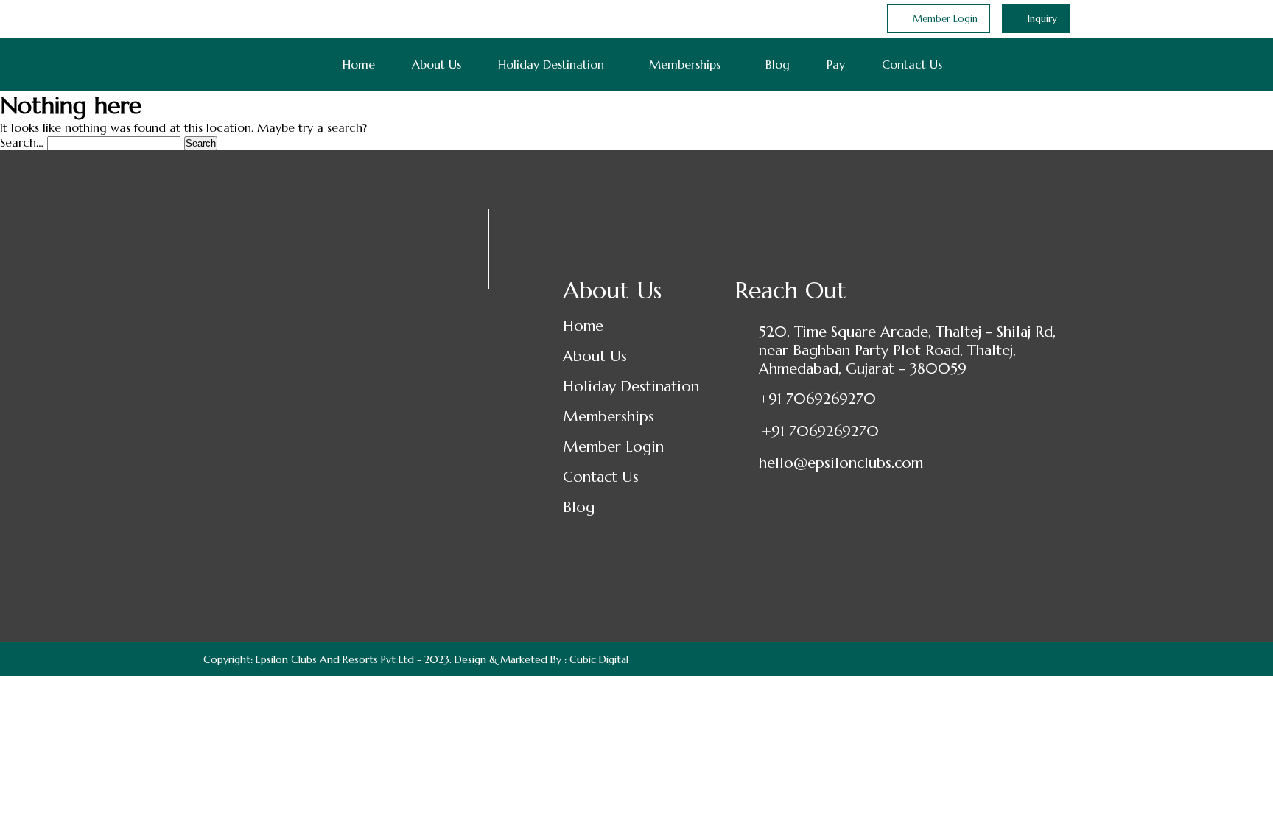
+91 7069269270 (817, 399)
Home (359, 64)
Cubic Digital (598, 659)
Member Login (613, 447)
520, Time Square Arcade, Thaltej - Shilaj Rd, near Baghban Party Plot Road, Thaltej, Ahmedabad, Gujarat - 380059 (907, 350)
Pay (836, 64)
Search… (21, 142)
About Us (436, 64)
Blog (777, 64)
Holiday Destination (551, 64)
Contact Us (912, 64)
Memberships (684, 64)
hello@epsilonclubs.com (841, 463)
